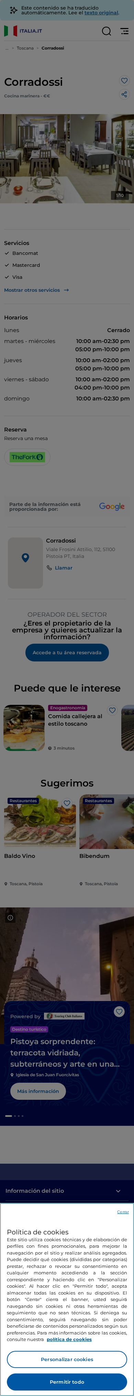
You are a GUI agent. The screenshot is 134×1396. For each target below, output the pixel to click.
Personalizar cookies (67, 1359)
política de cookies (69, 1339)
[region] (67, 1299)
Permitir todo (67, 1382)
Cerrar (123, 1211)
